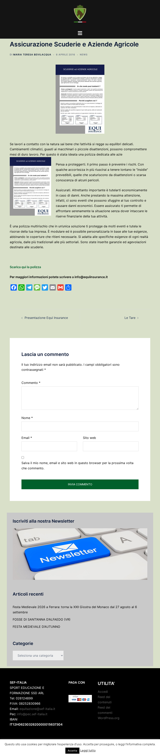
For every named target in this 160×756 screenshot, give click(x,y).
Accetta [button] (72, 750)
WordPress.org (108, 718)
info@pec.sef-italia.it (32, 714)
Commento (30, 383)
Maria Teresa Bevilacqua (32, 54)
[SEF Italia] (80, 15)
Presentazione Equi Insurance (46, 318)
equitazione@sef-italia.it (37, 709)
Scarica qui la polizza (25, 267)
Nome (27, 418)
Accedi (103, 692)
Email (26, 438)
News (84, 54)
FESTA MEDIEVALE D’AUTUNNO (36, 627)
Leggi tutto (88, 750)
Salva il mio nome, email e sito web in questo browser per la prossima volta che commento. (77, 465)
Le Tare (129, 318)
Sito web (89, 438)
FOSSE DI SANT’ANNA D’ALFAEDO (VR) (41, 619)
